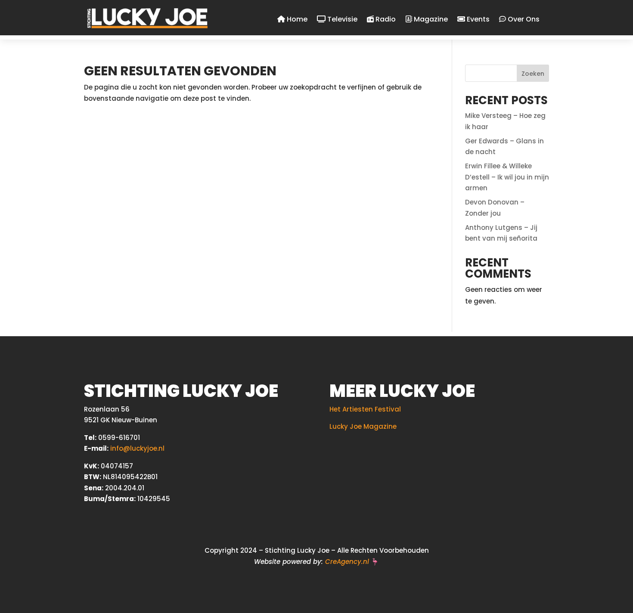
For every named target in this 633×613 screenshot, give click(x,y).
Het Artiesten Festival (365, 409)
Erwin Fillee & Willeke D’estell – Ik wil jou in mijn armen (507, 176)
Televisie (341, 19)
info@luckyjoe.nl (137, 448)
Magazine (430, 19)
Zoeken (532, 73)
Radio (385, 19)
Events (477, 19)
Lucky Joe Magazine (363, 426)
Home (296, 19)
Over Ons (523, 19)
